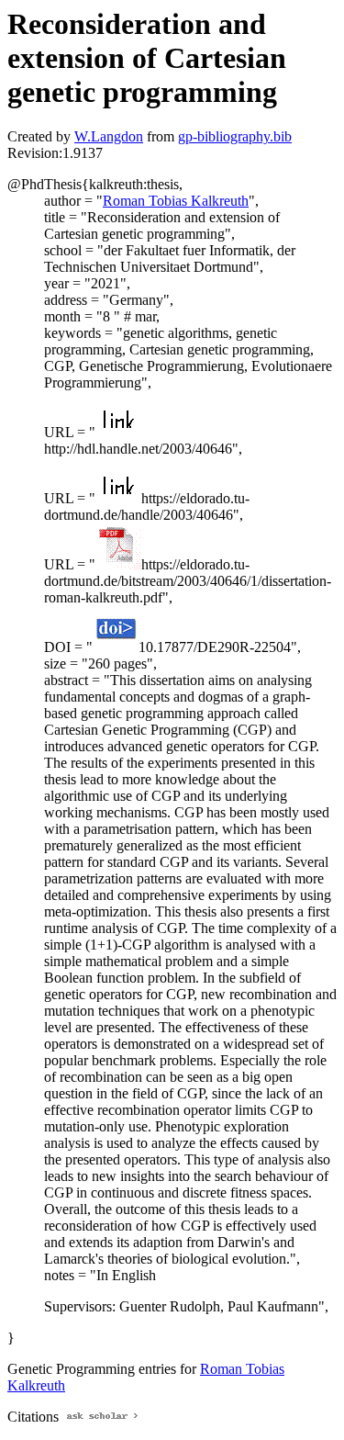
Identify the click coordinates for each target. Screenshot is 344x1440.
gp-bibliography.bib (235, 136)
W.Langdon (108, 136)
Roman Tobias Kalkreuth (176, 200)
